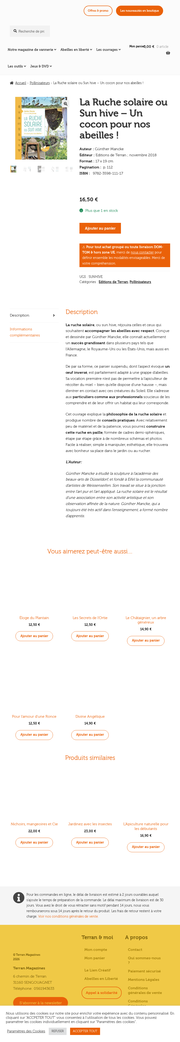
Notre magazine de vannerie (30, 50)
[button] (65, 104)
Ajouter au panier (100, 228)
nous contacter (142, 252)
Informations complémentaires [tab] (25, 332)
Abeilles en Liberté (101, 979)
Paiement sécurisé (144, 971)
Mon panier (137, 46)
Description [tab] (19, 315)
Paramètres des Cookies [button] (26, 1031)
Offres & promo (98, 10)
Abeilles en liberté (74, 50)
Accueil (20, 83)
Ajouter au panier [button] (34, 636)
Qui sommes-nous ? (144, 960)
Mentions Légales (143, 980)
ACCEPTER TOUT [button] (85, 1031)
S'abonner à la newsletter (40, 1002)
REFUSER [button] (58, 1031)
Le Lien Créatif (97, 970)
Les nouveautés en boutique (139, 10)
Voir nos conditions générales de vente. (68, 917)
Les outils (15, 66)
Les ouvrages (107, 50)
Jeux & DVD (39, 66)
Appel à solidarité (101, 993)
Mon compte (95, 950)
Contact (135, 950)
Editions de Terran (113, 282)
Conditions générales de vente (145, 990)
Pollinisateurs (40, 83)
